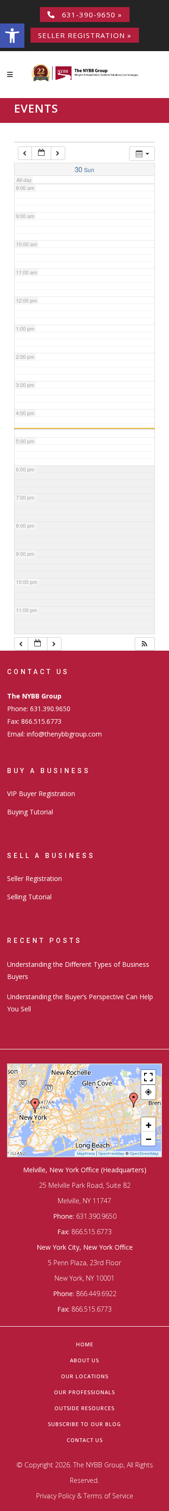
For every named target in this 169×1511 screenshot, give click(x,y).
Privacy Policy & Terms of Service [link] (84, 1495)
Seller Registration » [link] (84, 35)
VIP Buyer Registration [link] (41, 793)
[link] (12, 35)
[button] (144, 644)
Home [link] (84, 1344)
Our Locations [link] (84, 1376)
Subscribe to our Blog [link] (84, 1423)
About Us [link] (84, 1360)
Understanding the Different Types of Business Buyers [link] (78, 970)
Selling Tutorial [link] (29, 896)
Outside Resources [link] (84, 1408)
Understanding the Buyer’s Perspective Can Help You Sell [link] (80, 1002)
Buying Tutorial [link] (30, 811)
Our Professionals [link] (84, 1392)
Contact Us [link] (85, 1439)
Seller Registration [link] (34, 878)
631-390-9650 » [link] (88, 14)
